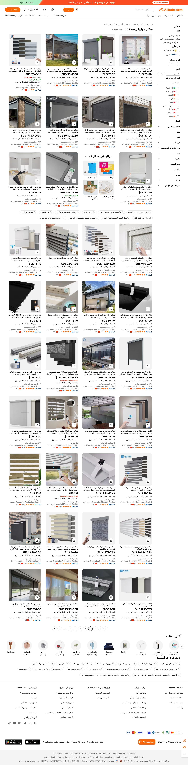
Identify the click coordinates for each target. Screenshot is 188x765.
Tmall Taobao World (81, 753)
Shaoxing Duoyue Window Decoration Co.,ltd (135, 83)
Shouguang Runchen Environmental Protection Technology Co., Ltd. (62, 203)
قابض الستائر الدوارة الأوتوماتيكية (166, 669)
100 (59, 629)
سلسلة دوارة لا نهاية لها (81, 664)
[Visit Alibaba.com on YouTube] (14, 723)
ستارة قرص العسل (126, 664)
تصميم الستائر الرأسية (141, 669)
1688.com (68, 753)
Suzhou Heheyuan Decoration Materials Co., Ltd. (98, 502)
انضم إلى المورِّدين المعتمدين (26, 708)
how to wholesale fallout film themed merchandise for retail (155, 675)
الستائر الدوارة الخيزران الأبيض (66, 212)
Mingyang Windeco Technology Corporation (25, 144)
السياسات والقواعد (139, 717)
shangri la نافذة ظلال (141, 218)
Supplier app (92, 742)
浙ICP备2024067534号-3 (159, 761)
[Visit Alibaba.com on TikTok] (9, 723)
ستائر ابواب (23, 669)
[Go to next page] (54, 628)
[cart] (44, 10)
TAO (114, 753)
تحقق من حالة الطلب (29, 703)
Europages (131, 753)
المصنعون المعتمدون (102, 693)
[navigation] (168, 326)
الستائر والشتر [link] (109, 24)
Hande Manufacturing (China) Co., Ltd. (100, 272)
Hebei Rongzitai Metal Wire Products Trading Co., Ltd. (62, 272)
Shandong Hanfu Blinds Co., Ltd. (28, 88)
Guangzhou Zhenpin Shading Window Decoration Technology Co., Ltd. (135, 201)
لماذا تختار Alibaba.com (174, 693)
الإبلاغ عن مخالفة (67, 717)
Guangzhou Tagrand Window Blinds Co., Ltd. (62, 329)
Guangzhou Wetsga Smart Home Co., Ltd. (25, 201)
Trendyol (121, 753)
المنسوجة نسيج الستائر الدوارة (117, 669)
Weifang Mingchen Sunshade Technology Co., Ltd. (135, 386)
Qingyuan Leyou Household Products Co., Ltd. (98, 83)
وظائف (180, 708)
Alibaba (150, 24)
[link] (184, 740)
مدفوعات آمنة (141, 693)
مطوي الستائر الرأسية (147, 664)
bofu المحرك (45, 212)
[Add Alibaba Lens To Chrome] (146, 742)
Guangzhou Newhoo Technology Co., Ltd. (25, 618)
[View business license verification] (117, 761)
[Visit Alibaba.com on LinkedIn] (29, 723)
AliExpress (57, 753)
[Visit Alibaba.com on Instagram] (19, 723)
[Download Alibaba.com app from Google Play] (13, 742)
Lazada (94, 753)
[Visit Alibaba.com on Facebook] (35, 723)
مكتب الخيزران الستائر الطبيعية (138, 212)
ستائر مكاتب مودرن (93, 669)
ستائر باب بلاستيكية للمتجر (41, 664)
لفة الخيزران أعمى (27, 212)
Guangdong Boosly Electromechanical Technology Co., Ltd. (135, 144)
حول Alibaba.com (176, 688)
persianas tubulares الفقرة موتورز (50, 218)
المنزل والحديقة (137, 24)
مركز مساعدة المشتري (64, 693)
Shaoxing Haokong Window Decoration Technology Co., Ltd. (135, 502)
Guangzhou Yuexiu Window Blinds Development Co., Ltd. (98, 329)
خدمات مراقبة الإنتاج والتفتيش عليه (133, 712)
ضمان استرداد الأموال (138, 698)
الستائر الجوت (62, 664)
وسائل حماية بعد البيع (138, 708)
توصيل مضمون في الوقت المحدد (134, 703)
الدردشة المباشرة (66, 698)
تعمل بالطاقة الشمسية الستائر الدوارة (114, 218)
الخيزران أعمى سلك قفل (105, 664)
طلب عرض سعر (103, 698)
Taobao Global (104, 753)
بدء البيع (34, 698)
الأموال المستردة (67, 708)
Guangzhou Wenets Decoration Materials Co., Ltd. (98, 386)
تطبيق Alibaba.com (50, 742)
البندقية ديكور (88, 212)
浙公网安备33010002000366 (136, 761)
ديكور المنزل (123, 24)
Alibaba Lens (173, 742)
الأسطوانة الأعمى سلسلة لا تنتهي (110, 212)
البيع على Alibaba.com (28, 693)
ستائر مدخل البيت (39, 669)
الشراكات (33, 712)
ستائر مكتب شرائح (74, 669)
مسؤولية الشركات (176, 703)
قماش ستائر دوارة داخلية (169, 664)
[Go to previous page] (105, 628)
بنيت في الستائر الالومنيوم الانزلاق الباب (82, 218)
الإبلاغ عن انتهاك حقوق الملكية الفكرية (59, 712)
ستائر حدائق (56, 669)
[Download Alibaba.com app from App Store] (32, 742)
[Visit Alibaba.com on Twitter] (24, 723)
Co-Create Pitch (176, 698)
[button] (76, 9)
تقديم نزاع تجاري (67, 703)
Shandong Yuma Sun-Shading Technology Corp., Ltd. (98, 144)
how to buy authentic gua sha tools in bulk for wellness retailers (104, 675)
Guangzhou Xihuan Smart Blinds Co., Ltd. (25, 272)
